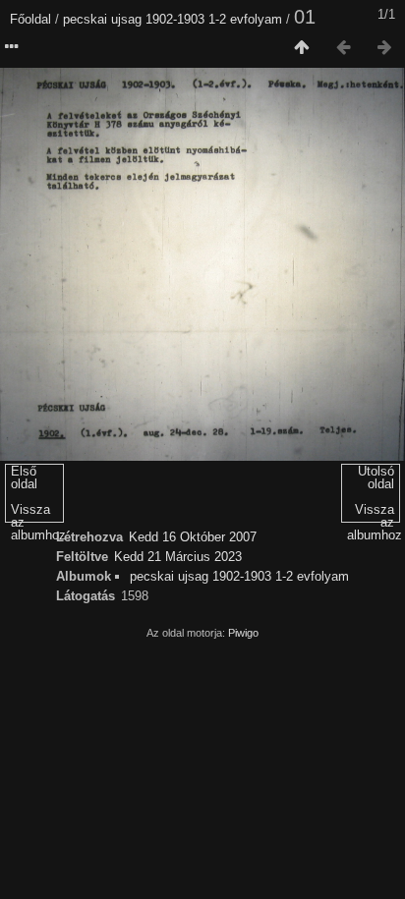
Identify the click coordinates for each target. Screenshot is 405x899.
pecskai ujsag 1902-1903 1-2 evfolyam (172, 19)
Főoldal (30, 19)
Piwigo (243, 633)
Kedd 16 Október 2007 (193, 537)
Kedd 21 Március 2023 (178, 556)
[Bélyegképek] (301, 48)
